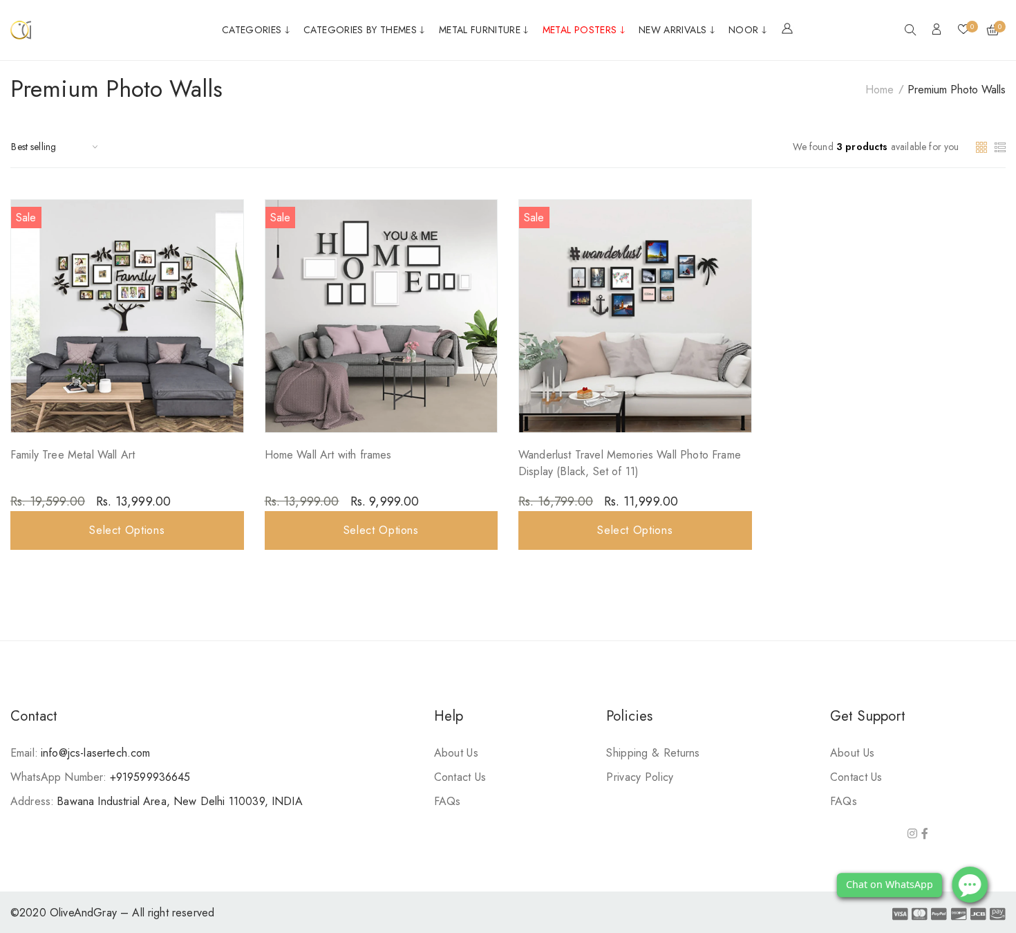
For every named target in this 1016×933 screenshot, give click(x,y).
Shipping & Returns (652, 753)
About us (456, 753)
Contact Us (460, 777)
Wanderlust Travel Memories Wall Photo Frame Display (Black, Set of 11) (629, 463)
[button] (910, 31)
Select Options (126, 530)
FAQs (447, 801)
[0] (963, 30)
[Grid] (983, 146)
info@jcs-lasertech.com (96, 753)
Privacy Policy (639, 777)
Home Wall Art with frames (328, 455)
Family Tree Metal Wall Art (72, 455)
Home (879, 90)
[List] (1000, 146)
